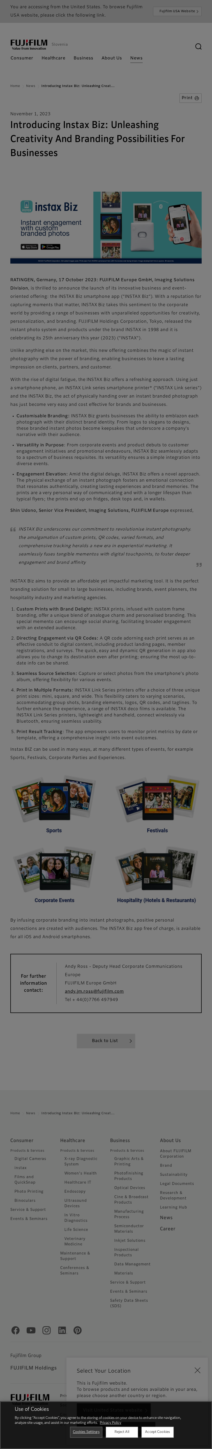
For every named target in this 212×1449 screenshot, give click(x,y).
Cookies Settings (86, 1432)
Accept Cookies (157, 1432)
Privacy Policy (110, 1423)
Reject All (122, 1432)
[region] (106, 1425)
